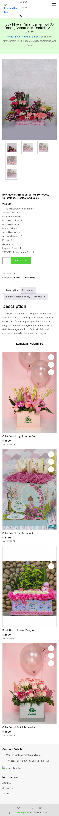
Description (12, 290)
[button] (51, 357)
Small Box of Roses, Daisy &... (18, 630)
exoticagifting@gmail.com (27, 755)
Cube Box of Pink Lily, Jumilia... (19, 727)
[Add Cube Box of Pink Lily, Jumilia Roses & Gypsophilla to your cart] (51, 663)
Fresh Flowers (22, 36)
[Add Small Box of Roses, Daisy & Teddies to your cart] (51, 566)
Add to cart (21, 260)
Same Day (30, 277)
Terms (5, 793)
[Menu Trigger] (54, 5)
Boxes (35, 36)
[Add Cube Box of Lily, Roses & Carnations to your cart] (51, 372)
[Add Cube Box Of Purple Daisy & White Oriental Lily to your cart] (51, 469)
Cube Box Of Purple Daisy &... (18, 533)
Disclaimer (28, 290)
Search (23, 2)
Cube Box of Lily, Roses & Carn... (20, 436)
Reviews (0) (39, 296)
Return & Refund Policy (18, 296)
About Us (6, 783)
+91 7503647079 (23, 761)
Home (10, 36)
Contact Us (7, 788)
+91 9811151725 (41, 761)
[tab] (12, 290)
